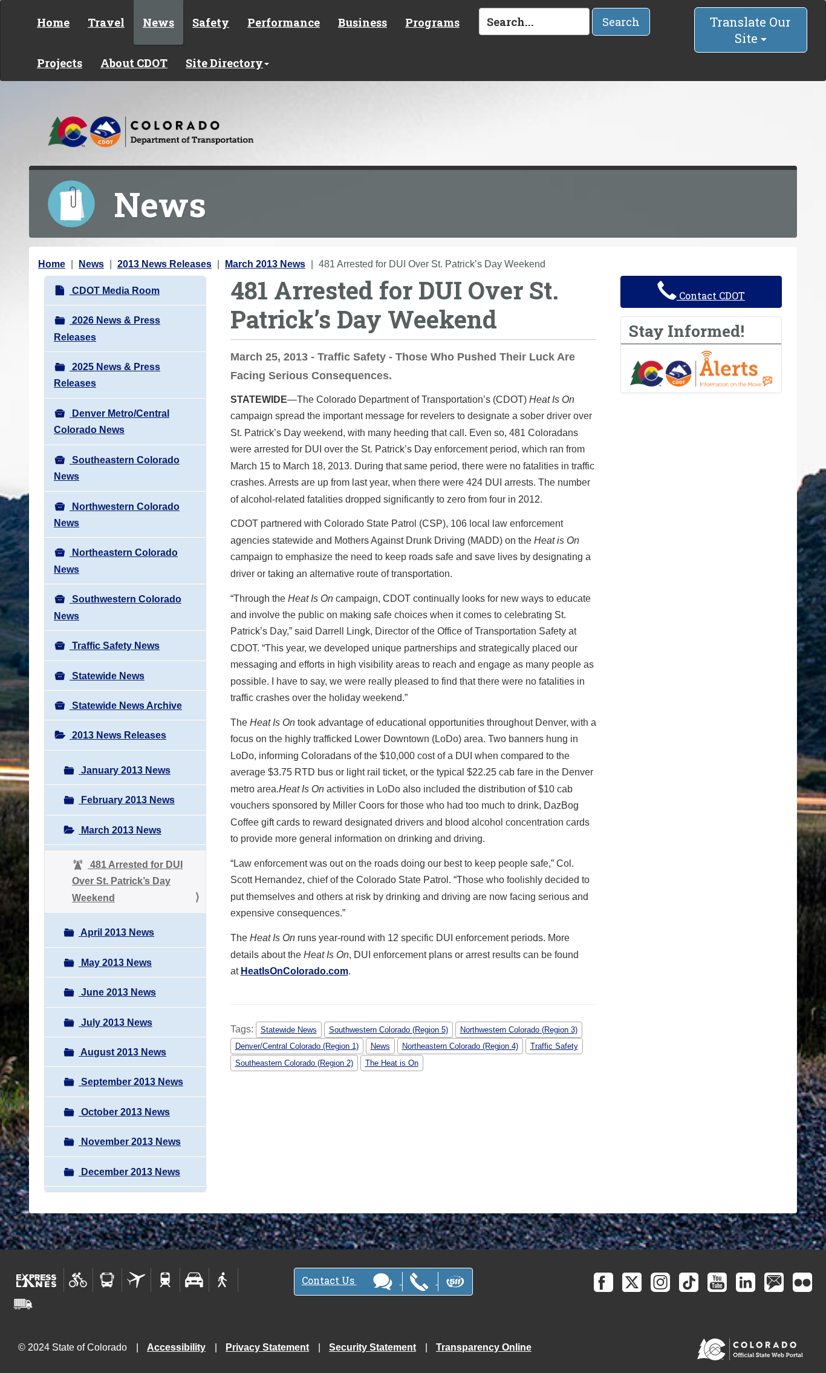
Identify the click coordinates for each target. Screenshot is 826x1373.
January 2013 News (125, 770)
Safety (210, 22)
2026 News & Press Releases (107, 328)
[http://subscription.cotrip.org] (701, 368)
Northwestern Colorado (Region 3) (518, 1029)
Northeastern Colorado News (116, 560)
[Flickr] (802, 1282)
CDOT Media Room (115, 290)
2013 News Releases (164, 264)
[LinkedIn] (745, 1282)
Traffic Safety (554, 1046)
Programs (432, 22)
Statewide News (107, 676)
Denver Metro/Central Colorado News (111, 421)
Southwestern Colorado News (117, 607)
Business (362, 22)
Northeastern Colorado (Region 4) (460, 1046)
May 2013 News (115, 962)
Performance (283, 22)
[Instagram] (660, 1282)
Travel (106, 22)
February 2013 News (127, 800)
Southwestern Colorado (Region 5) (388, 1029)
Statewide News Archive (126, 705)
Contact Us (329, 1280)
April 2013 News (116, 932)
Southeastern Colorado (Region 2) (294, 1063)
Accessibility (176, 1347)
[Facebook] (603, 1282)
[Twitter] (631, 1282)
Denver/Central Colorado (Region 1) (297, 1046)
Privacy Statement (267, 1347)
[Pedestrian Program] (223, 1280)
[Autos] (194, 1280)
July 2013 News (115, 1022)
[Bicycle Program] (78, 1280)
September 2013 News (131, 1082)
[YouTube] (717, 1282)
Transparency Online (484, 1347)
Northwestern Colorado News (117, 514)
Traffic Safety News (115, 646)
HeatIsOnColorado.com (294, 971)
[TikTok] (688, 1282)
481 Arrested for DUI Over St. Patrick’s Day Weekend (127, 881)
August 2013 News (122, 1052)
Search (621, 22)
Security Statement (372, 1347)
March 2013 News (265, 264)
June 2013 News (117, 992)
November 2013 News (130, 1142)
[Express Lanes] (36, 1280)
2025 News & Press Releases (107, 375)
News (158, 22)
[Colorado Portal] (752, 1347)
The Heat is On (391, 1063)
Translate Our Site (750, 30)
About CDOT (133, 63)
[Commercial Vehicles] (22, 1304)
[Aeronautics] (136, 1280)
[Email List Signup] (774, 1282)
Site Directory (224, 63)
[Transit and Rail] (107, 1280)
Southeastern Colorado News (117, 468)
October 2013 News (124, 1112)
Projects (59, 63)
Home (53, 22)
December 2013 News (129, 1172)
